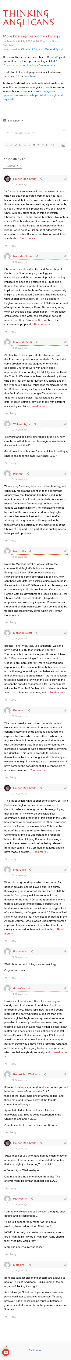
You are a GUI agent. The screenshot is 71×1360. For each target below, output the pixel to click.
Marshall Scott (22, 342)
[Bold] (6, 145)
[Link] (43, 145)
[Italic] (11, 145)
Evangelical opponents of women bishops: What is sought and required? (33, 95)
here (33, 76)
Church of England (32, 49)
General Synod (54, 49)
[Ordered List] (24, 145)
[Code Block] (38, 145)
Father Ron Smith (25, 178)
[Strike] (20, 145)
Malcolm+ (19, 1264)
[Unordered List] (29, 145)
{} (47, 144)
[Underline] (15, 145)
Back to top (35, 1350)
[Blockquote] (33, 145)
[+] (52, 144)
